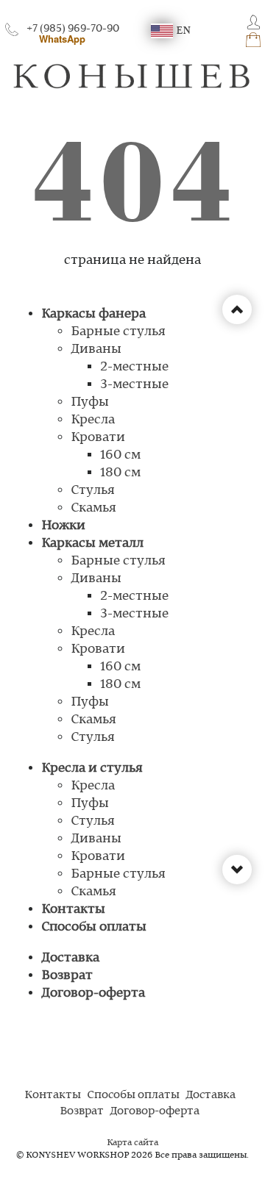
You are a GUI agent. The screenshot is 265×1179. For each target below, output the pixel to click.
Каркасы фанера (93, 314)
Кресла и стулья (92, 768)
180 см (120, 472)
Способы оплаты (93, 927)
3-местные (134, 384)
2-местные (134, 366)
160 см (120, 455)
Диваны (96, 349)
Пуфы (90, 402)
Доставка (70, 957)
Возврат (67, 975)
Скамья (93, 508)
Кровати (98, 437)
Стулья (93, 490)
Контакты (73, 909)
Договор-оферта (93, 993)
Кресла (93, 419)
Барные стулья (118, 331)
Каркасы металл (92, 543)
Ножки (63, 525)
